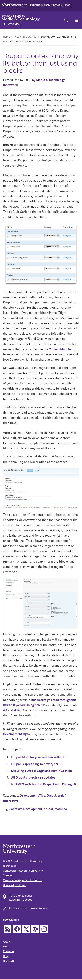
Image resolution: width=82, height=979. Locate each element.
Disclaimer (9, 866)
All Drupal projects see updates (33, 777)
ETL (5, 946)
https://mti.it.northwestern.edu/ (28, 908)
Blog (6, 956)
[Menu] (77, 20)
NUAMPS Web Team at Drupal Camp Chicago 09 (44, 784)
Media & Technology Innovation (21, 21)
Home (6, 37)
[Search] (66, 20)
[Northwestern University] (36, 5)
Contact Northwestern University (23, 871)
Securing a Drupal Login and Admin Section (41, 770)
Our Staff (8, 961)
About (6, 942)
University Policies (14, 885)
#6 (5, 710)
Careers (8, 875)
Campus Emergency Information (22, 880)
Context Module (60, 349)
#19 (17, 710)
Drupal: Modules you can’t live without (37, 757)
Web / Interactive (25, 37)
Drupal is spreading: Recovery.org (34, 764)
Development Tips (16, 734)
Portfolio (8, 951)
